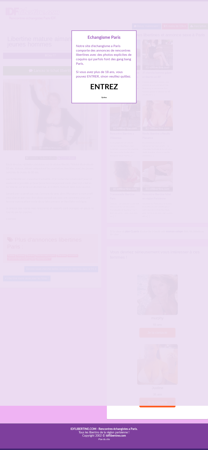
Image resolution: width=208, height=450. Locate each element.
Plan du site (104, 439)
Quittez (104, 97)
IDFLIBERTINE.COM (83, 429)
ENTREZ (104, 87)
